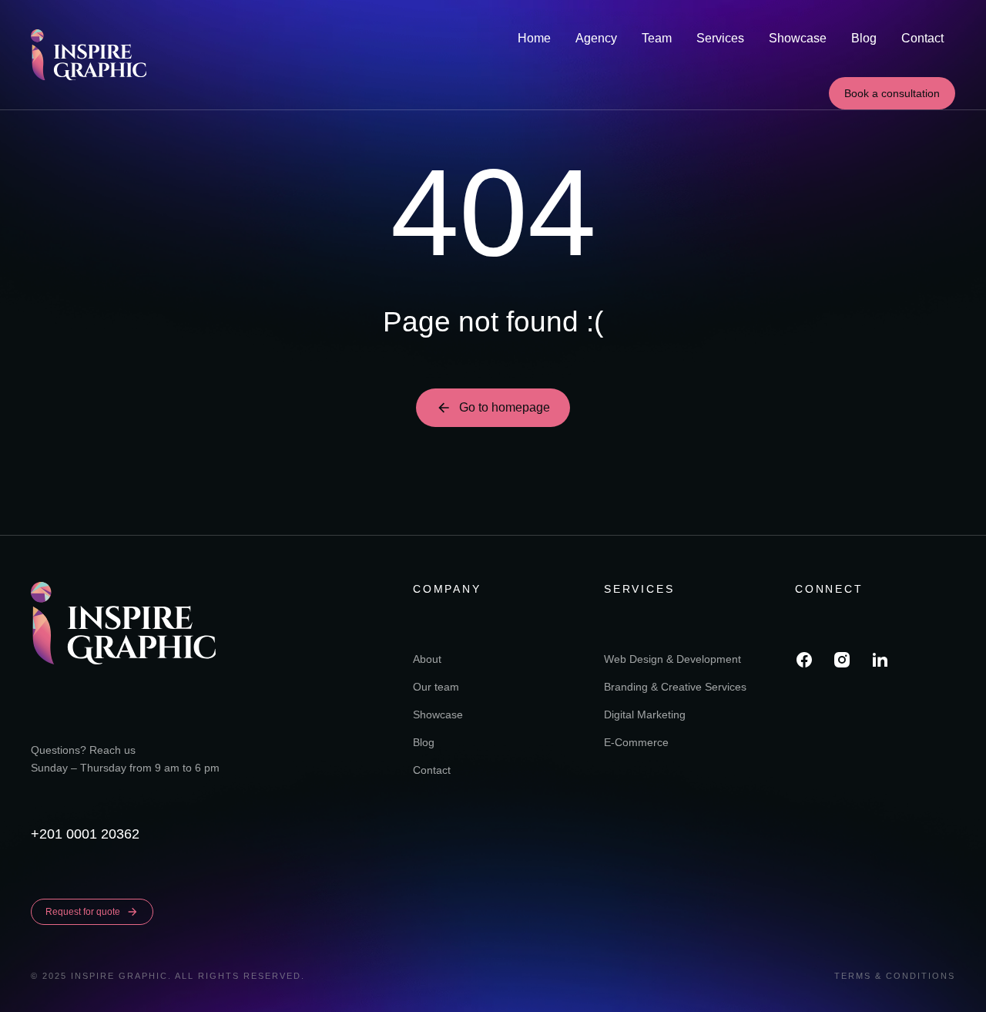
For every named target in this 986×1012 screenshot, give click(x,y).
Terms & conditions (894, 975)
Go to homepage (504, 407)
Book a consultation (892, 93)
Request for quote (82, 911)
